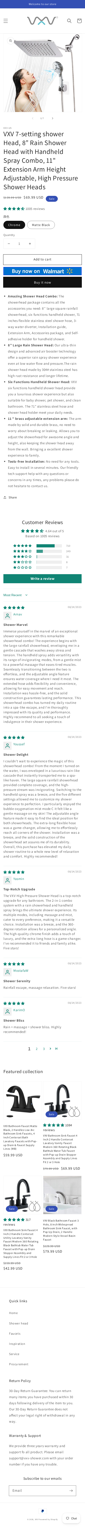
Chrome (14, 225)
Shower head (18, 1323)
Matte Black (41, 225)
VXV (36, 1519)
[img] (14, 607)
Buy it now (42, 282)
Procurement (19, 1364)
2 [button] (37, 1049)
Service (14, 1354)
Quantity (9, 235)
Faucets (14, 1333)
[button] (6, 21)
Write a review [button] (42, 578)
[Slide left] (33, 118)
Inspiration (17, 1344)
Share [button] (13, 497)
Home (13, 1313)
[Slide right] (53, 118)
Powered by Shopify (48, 1519)
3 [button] (44, 1049)
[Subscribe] (71, 1491)
